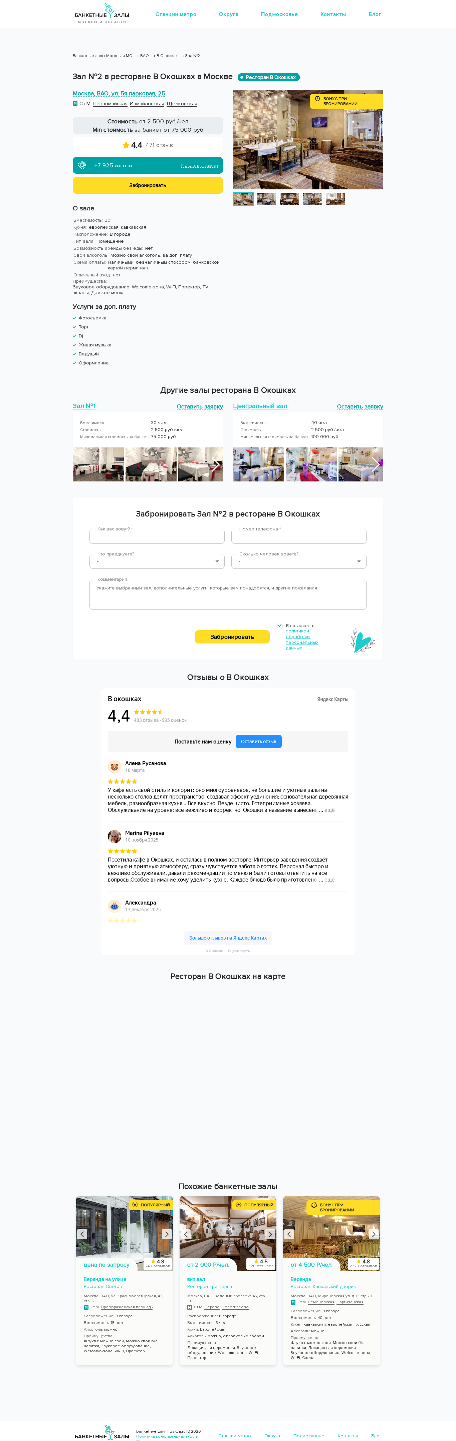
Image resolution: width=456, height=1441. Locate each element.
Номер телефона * (260, 528)
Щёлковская (182, 103)
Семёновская (321, 1302)
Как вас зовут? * (115, 528)
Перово (212, 1307)
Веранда (301, 1279)
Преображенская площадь (127, 1307)
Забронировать (232, 636)
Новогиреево (235, 1307)
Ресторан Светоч (103, 1286)
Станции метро (176, 14)
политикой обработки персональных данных (302, 639)
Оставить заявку (200, 406)
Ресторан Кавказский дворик (323, 1286)
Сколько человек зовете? (269, 553)
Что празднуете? (116, 553)
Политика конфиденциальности (167, 1436)
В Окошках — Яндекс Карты (228, 951)
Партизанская (350, 1302)
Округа (229, 14)
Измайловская (147, 103)
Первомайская (110, 103)
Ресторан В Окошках (271, 77)
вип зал (196, 1279)
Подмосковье (279, 14)
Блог (375, 14)
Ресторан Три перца (209, 1286)
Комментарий (112, 579)
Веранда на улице (105, 1279)
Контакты (334, 14)
